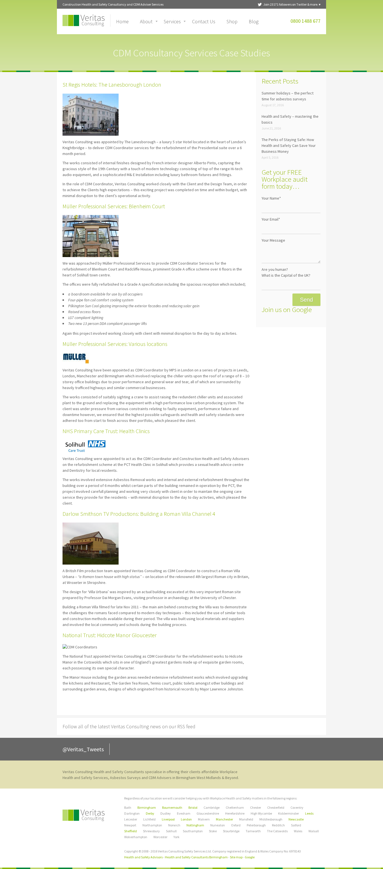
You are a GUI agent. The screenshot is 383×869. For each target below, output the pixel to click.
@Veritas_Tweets (83, 749)
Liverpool (168, 819)
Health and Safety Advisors (143, 857)
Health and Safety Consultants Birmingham (196, 857)
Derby (150, 813)
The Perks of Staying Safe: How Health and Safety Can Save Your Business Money (289, 145)
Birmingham (146, 807)
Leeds (309, 813)
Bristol (192, 807)
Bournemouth (172, 807)
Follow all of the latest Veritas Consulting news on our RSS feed (129, 726)
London (186, 819)
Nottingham (195, 825)
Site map (236, 857)
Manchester (224, 819)
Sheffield (130, 831)
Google (250, 857)
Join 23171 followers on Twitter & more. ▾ (291, 4)
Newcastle (296, 819)
